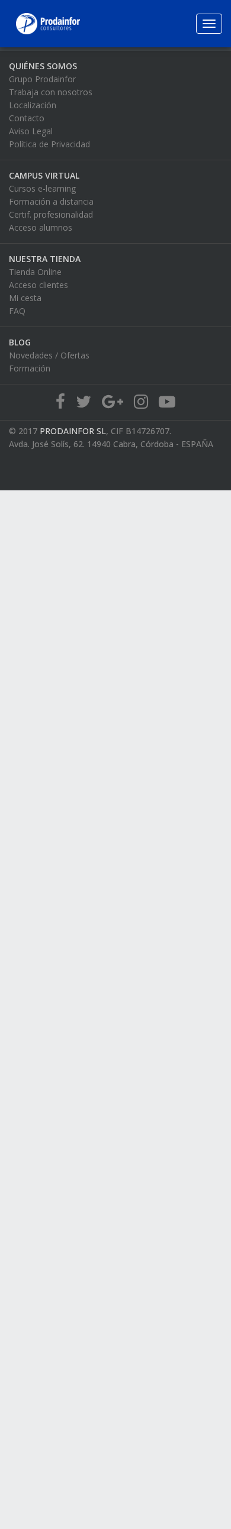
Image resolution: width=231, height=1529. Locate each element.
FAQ (17, 310)
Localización (32, 105)
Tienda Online (35, 271)
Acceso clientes (38, 284)
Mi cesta (25, 297)
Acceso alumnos (40, 227)
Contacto (26, 118)
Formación (29, 368)
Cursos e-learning (42, 188)
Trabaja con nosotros (50, 92)
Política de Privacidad (49, 144)
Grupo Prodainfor (42, 79)
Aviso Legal (31, 131)
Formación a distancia (51, 201)
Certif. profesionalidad (51, 214)
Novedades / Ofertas (49, 355)
